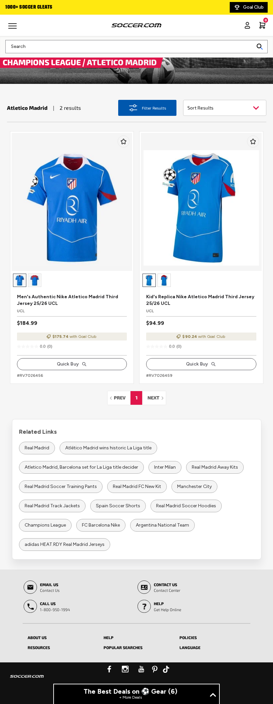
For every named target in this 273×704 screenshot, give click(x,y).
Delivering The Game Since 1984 (56, 7)
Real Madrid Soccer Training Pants (61, 486)
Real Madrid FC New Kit (137, 486)
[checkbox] (124, 141)
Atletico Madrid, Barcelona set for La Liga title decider (81, 467)
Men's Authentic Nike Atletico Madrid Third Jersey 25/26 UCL (67, 300)
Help (109, 637)
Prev (121, 397)
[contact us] (27, 680)
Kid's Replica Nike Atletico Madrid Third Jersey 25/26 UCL (200, 300)
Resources (39, 647)
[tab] (61, 636)
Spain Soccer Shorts (118, 506)
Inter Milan (165, 467)
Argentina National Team (162, 525)
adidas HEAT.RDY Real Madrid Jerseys (65, 544)
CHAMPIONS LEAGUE (43, 62)
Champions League (45, 525)
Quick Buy (68, 364)
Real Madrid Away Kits (215, 467)
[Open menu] (13, 28)
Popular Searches (123, 647)
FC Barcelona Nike (101, 525)
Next (156, 397)
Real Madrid (37, 448)
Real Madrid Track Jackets (52, 506)
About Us (37, 637)
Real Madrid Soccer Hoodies (186, 506)
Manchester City (194, 486)
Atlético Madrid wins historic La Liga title (108, 448)
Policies (188, 637)
